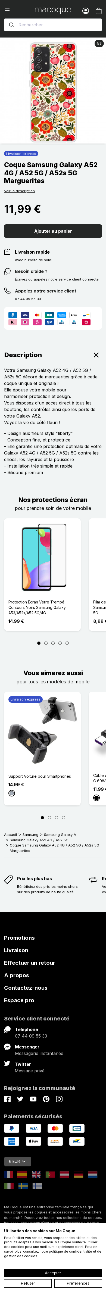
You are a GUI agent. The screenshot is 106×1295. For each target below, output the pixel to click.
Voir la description (19, 191)
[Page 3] (53, 643)
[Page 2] (46, 643)
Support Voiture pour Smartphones (39, 776)
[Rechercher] (11, 25)
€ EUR (14, 1161)
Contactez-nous (26, 988)
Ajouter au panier (53, 231)
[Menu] (19, 10)
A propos (16, 975)
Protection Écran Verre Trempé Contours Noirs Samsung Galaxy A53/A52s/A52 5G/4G (37, 607)
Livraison (16, 950)
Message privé (30, 1070)
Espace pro (19, 1000)
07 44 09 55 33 (31, 1036)
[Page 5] (67, 643)
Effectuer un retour (29, 963)
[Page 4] (60, 643)
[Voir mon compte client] (85, 10)
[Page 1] (38, 643)
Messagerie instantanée (39, 1053)
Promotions (19, 938)
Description (23, 355)
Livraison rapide (32, 252)
